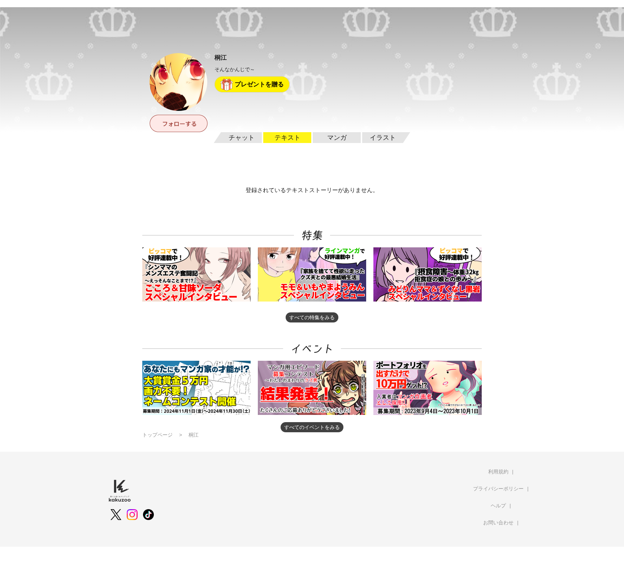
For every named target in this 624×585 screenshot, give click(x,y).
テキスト (287, 137)
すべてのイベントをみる (312, 427)
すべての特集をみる (312, 317)
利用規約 (498, 471)
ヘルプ (498, 505)
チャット (242, 137)
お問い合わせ (498, 522)
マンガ (337, 137)
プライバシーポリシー (498, 488)
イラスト (383, 137)
